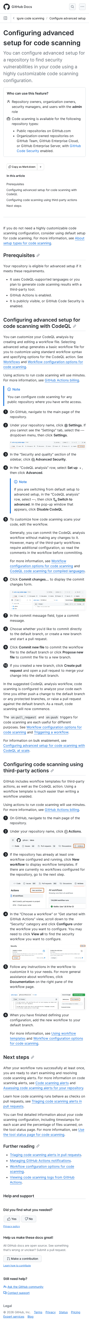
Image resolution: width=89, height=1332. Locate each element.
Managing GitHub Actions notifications (40, 1160)
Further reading (19, 1146)
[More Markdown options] (40, 167)
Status (63, 1312)
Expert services (13, 1316)
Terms (38, 1312)
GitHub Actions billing (62, 380)
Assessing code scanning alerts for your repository (43, 1088)
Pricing (75, 1312)
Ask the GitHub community (25, 1286)
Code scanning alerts (52, 1083)
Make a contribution (24, 1258)
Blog (31, 1316)
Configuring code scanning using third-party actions (43, 767)
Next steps (16, 1057)
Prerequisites (19, 255)
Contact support (18, 1293)
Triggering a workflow (51, 732)
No (31, 1219)
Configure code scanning (27, 18)
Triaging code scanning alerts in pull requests (45, 1155)
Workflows (11, 362)
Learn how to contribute (17, 1265)
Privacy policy (11, 1226)
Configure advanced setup (67, 18)
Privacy (51, 1312)
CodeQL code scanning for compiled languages (47, 571)
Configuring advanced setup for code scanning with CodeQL (41, 323)
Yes (14, 1219)
